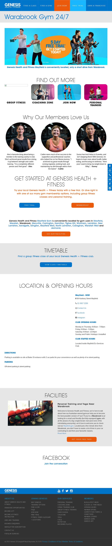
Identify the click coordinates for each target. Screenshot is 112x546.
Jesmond (55, 228)
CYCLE (60, 520)
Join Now (62, 5)
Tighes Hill (70, 223)
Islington (34, 225)
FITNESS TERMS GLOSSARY (41, 517)
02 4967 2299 (82, 303)
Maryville (36, 223)
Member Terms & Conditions (72, 542)
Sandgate (24, 225)
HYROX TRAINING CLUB (66, 507)
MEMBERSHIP (82, 205)
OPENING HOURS (90, 507)
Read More (62, 433)
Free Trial (77, 5)
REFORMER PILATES (65, 524)
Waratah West (92, 225)
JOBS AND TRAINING (12, 520)
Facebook (81, 313)
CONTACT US (9, 530)
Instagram (81, 318)
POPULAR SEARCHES (12, 534)
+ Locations (36, 520)
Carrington (47, 223)
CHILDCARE (62, 515)
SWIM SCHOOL (63, 512)
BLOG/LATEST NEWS (91, 502)
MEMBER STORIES (90, 517)
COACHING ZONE (64, 505)
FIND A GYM (35, 507)
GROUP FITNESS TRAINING (67, 510)
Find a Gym (46, 5)
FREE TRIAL (29, 205)
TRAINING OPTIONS (38, 505)
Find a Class (30, 5)
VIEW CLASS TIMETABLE (56, 265)
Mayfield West (47, 225)
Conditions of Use (55, 542)
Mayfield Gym (44, 220)
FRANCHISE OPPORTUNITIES (15, 508)
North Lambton (63, 225)
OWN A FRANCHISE (97, 5)
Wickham (81, 223)
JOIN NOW (34, 512)
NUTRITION (62, 522)
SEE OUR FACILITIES (56, 234)
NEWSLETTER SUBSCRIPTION (15, 527)
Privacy (44, 542)
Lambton (92, 223)
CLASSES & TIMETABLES (93, 505)
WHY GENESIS (36, 502)
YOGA (60, 517)
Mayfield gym (68, 426)
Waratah (14, 223)
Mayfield (98, 220)
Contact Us (82, 308)
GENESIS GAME (89, 519)
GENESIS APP (89, 521)
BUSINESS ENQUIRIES (12, 524)
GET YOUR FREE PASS (82, 439)
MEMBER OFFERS (90, 510)
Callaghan (77, 225)
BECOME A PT (9, 511)
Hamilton (59, 223)
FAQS (33, 510)
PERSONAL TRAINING (65, 502)
